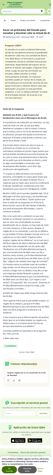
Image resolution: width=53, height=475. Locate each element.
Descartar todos (27, 469)
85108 (16, 333)
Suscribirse (43, 413)
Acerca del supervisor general (32, 452)
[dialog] (25, 465)
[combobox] (21, 11)
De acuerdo (9, 469)
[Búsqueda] (49, 11)
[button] (8, 380)
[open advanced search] (42, 11)
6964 (9, 333)
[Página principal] (4, 20)
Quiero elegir (40, 469)
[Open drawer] (50, 4)
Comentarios (13, 452)
